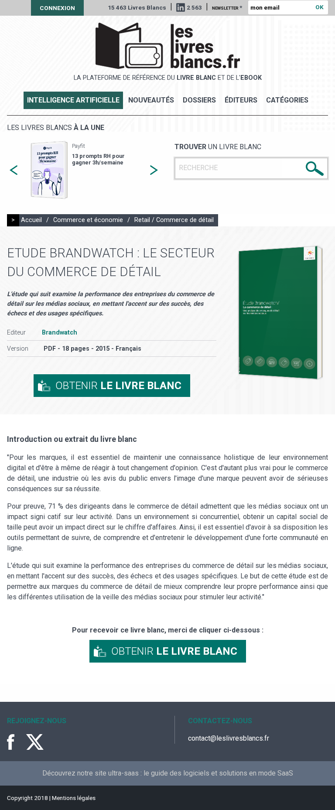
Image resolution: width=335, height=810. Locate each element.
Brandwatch (59, 332)
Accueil (31, 220)
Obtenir (118, 385)
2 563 (194, 7)
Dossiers (199, 100)
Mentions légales (74, 797)
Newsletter (227, 7)
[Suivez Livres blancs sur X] (35, 742)
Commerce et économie (88, 220)
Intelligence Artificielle (73, 100)
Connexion (57, 7)
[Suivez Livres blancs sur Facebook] (15, 742)
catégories (287, 100)
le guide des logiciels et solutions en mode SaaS (218, 773)
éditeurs (241, 100)
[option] (84, 170)
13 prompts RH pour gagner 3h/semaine (98, 159)
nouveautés (151, 100)
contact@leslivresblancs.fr (228, 738)
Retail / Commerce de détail (174, 220)
